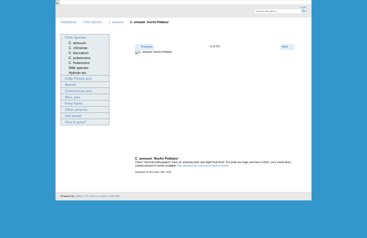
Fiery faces (73, 103)
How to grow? (76, 122)
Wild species (78, 68)
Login (303, 7)
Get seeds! (73, 116)
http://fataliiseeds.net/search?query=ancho (203, 165)
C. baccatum (79, 53)
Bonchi (70, 85)
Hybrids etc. (78, 73)
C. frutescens (79, 63)
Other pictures (76, 110)
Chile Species (92, 22)
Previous (147, 46)
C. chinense (78, 48)
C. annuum (116, 22)
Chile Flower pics (78, 78)
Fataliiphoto (69, 22)
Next (285, 46)
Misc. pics (72, 97)
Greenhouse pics (78, 91)
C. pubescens (79, 58)
